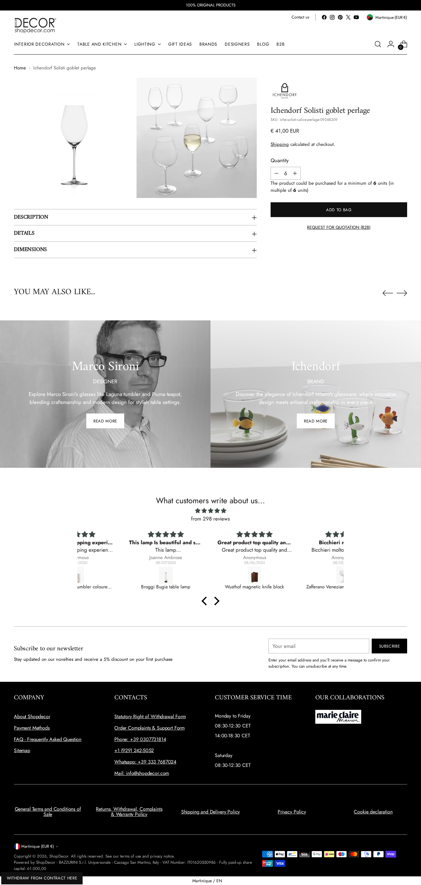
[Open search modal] (378, 44)
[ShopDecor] (35, 25)
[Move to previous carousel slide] (387, 293)
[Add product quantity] (294, 173)
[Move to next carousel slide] (402, 293)
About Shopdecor (32, 716)
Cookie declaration (373, 811)
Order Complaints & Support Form (149, 727)
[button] (206, 601)
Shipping (280, 144)
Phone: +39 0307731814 (140, 739)
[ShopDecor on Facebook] (324, 17)
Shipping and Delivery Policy (210, 811)
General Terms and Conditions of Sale (48, 811)
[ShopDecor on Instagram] (332, 17)
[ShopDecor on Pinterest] (340, 17)
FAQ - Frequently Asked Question (47, 739)
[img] (210, 511)
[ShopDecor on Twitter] (348, 17)
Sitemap (22, 750)
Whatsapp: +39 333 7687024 (145, 761)
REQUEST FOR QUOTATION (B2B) (338, 227)
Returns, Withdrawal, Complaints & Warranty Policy (129, 811)
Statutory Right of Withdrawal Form (150, 716)
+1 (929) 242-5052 (134, 750)
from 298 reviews (210, 518)
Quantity (279, 160)
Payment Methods (32, 727)
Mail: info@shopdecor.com (141, 773)
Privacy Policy (292, 811)
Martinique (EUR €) (37, 846)
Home (20, 67)
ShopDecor (58, 856)
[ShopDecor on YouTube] (356, 17)
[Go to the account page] (391, 44)
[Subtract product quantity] (276, 173)
